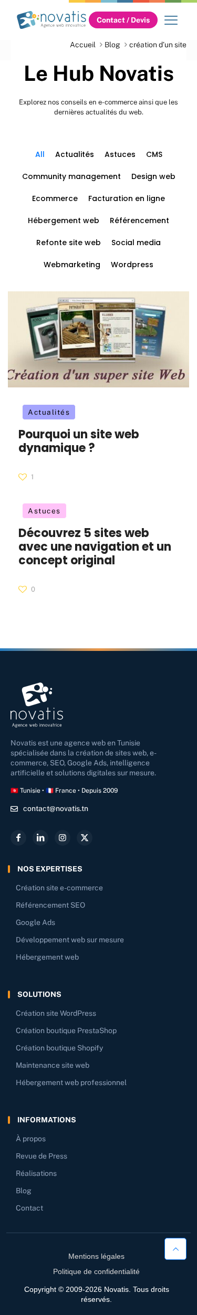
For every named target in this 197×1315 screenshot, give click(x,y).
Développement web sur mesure (70, 939)
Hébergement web (63, 220)
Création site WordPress (56, 1013)
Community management (71, 176)
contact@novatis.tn (55, 808)
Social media (136, 242)
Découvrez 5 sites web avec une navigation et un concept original (94, 547)
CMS (154, 154)
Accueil (83, 44)
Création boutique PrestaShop (66, 1030)
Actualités (74, 154)
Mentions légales (96, 1256)
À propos (31, 1138)
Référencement (139, 220)
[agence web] (51, 19)
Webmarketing (72, 264)
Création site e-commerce (59, 887)
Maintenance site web (52, 1065)
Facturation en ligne (126, 198)
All (40, 154)
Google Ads (35, 922)
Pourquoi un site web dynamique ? (78, 441)
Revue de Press (41, 1156)
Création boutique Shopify (59, 1048)
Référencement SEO (50, 905)
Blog (112, 44)
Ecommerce (55, 198)
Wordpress (132, 264)
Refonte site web (68, 242)
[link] (51, 19)
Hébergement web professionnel (71, 1082)
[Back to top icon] (175, 1250)
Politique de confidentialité (96, 1271)
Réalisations (36, 1173)
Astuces (120, 154)
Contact (29, 1208)
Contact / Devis (123, 20)
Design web (153, 176)
